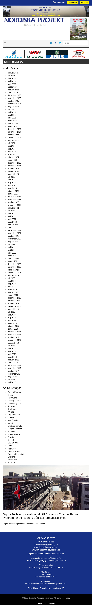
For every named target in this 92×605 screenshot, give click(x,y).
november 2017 (14, 368)
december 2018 (14, 332)
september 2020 (14, 273)
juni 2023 (12, 180)
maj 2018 (12, 351)
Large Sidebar (14, 415)
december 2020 (14, 264)
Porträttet (11, 432)
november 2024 (14, 132)
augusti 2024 (13, 140)
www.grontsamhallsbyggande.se (46, 550)
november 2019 (14, 301)
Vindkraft (11, 463)
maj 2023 (12, 183)
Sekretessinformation (47, 604)
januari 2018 (13, 363)
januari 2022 (13, 228)
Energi (10, 395)
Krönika (11, 412)
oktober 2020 (13, 270)
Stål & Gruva (13, 443)
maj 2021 (12, 250)
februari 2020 (13, 292)
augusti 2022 (13, 208)
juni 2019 (12, 315)
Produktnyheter (14, 434)
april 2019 (12, 320)
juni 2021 (12, 247)
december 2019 (14, 298)
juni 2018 (12, 348)
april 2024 (12, 152)
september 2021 (14, 239)
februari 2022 (13, 225)
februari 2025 (13, 123)
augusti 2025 (13, 107)
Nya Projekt (13, 420)
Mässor (11, 418)
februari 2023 (13, 191)
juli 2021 (11, 244)
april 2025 (12, 118)
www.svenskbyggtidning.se (46, 544)
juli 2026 (11, 76)
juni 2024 (12, 146)
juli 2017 (11, 380)
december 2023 (14, 163)
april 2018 (12, 354)
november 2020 (14, 267)
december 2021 (14, 230)
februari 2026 (13, 90)
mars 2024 (12, 154)
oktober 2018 (13, 337)
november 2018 (14, 335)
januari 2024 (13, 160)
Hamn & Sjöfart (14, 403)
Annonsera (84, 2)
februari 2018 (13, 360)
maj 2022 (12, 216)
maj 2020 (12, 284)
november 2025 (14, 98)
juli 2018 (11, 346)
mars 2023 (12, 188)
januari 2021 (13, 261)
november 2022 (14, 199)
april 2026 (12, 84)
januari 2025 (13, 126)
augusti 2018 (13, 343)
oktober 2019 (13, 303)
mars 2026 (12, 87)
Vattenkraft (12, 460)
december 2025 (14, 95)
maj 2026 (12, 81)
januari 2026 (13, 93)
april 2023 (12, 185)
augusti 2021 (13, 242)
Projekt (11, 437)
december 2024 (14, 129)
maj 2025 (12, 115)
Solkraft (11, 440)
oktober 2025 (13, 101)
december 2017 (14, 365)
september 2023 (14, 171)
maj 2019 (12, 318)
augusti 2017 (13, 377)
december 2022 (14, 197)
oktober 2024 (13, 135)
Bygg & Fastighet (15, 392)
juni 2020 (12, 281)
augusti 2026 (13, 73)
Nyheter (11, 423)
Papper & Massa (15, 429)
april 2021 (12, 253)
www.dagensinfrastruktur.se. (46, 547)
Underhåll (12, 457)
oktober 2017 (13, 371)
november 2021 (14, 233)
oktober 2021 (13, 236)
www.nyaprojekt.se (46, 542)
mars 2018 (12, 357)
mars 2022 (12, 222)
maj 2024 (12, 149)
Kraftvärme (12, 409)
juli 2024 (11, 143)
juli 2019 (11, 312)
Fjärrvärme (12, 398)
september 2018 (14, 340)
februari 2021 (13, 259)
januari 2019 (13, 329)
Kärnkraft (11, 406)
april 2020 (12, 287)
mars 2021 (12, 256)
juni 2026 (12, 78)
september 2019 (14, 306)
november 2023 (14, 166)
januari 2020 (13, 295)
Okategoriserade (15, 426)
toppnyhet (12, 448)
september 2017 (14, 374)
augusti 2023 (13, 174)
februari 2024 (13, 157)
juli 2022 (11, 211)
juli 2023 (11, 177)
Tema (10, 446)
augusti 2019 (13, 309)
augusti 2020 (13, 275)
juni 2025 (12, 112)
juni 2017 (12, 382)
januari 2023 (13, 194)
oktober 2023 (13, 168)
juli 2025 (11, 109)
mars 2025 (12, 121)
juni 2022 (12, 214)
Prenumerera (73, 2)
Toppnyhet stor (14, 451)
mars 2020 (12, 289)
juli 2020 (11, 278)
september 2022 (14, 205)
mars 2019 (12, 323)
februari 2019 (13, 326)
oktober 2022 (13, 202)
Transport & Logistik (16, 454)
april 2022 (12, 219)
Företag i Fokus (14, 401)
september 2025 (14, 104)
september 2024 (14, 138)
